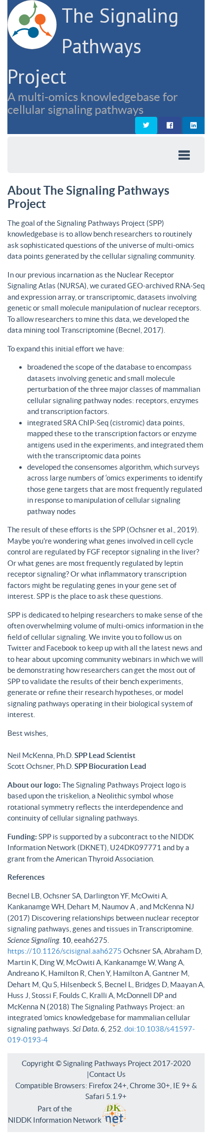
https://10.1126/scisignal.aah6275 (65, 951)
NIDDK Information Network (55, 1120)
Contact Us (107, 1074)
